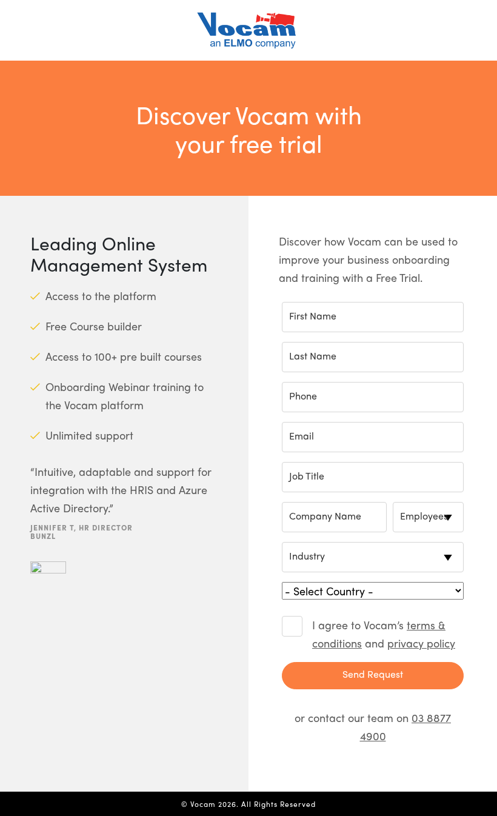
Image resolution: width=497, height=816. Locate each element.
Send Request (372, 674)
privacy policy (421, 642)
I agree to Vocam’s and (383, 633)
